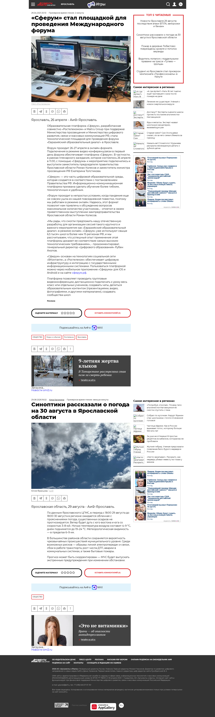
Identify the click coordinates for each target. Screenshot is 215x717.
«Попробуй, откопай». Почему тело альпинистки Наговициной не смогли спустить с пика (164, 407)
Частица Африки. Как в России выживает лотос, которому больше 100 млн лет (164, 428)
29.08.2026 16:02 (39, 399)
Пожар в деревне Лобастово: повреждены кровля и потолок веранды (158, 49)
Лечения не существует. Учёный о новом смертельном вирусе (163, 102)
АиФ (51, 491)
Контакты (78, 663)
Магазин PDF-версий (117, 660)
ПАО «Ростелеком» (40, 104)
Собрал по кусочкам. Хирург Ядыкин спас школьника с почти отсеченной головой (165, 418)
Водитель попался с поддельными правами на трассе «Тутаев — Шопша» (158, 61)
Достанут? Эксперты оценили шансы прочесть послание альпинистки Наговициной (165, 114)
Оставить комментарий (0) (108, 313)
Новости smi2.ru (41, 390)
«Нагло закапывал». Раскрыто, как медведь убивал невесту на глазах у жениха (164, 459)
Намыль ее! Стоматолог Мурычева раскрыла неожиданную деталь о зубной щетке (164, 145)
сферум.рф (79, 272)
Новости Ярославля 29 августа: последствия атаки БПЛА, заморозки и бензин (158, 24)
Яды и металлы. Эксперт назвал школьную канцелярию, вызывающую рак (162, 125)
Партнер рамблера (79, 705)
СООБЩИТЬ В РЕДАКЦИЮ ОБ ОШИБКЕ (104, 663)
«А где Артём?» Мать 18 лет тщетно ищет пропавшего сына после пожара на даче (164, 93)
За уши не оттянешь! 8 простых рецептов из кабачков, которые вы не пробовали (165, 438)
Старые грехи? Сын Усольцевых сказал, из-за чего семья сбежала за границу (164, 135)
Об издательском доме (64, 660)
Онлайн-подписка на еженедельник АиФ (151, 660)
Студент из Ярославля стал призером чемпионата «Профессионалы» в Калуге (159, 74)
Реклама (99, 660)
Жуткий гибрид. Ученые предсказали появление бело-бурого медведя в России (165, 449)
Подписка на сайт (61, 663)
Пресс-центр (85, 660)
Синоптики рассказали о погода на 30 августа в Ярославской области (158, 36)
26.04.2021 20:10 (38, 13)
